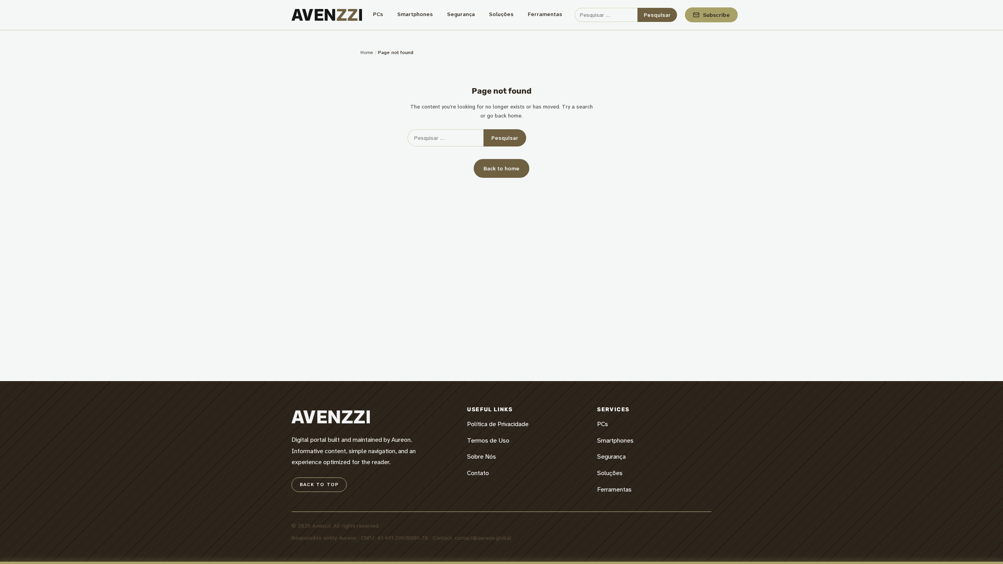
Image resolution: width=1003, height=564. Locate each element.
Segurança (461, 14)
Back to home (501, 168)
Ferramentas (545, 14)
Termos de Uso (488, 440)
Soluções (501, 14)
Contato (478, 473)
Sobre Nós (481, 456)
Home (366, 52)
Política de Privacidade (498, 424)
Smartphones (415, 14)
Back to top (319, 484)
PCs (378, 14)
